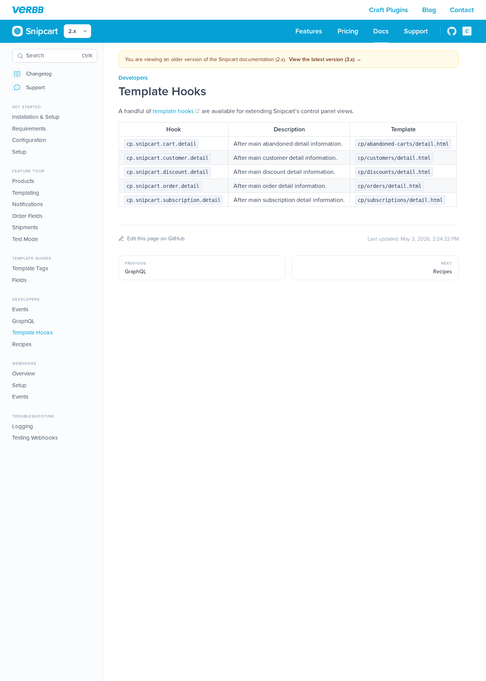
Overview (23, 373)
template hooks (176, 111)
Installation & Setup (36, 117)
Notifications (27, 204)
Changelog (39, 73)
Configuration (29, 140)
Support (35, 87)
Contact (462, 9)
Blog (430, 9)
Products (23, 181)
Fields (19, 280)
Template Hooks (32, 332)
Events (20, 309)
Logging (22, 426)
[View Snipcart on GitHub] (452, 31)
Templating (25, 193)
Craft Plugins (389, 9)
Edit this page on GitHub (156, 238)
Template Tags (30, 268)
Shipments (25, 227)
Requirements (29, 128)
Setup (19, 152)
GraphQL (23, 321)
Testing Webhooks (35, 437)
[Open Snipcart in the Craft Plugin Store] (467, 31)
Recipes (22, 344)
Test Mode (25, 239)
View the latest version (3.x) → (325, 59)
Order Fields (27, 216)
